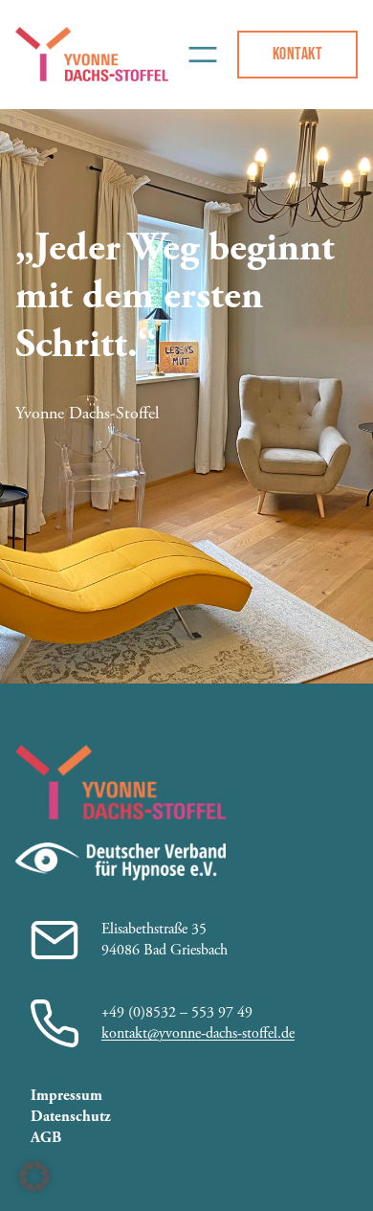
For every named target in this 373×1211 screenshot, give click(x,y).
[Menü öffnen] (202, 54)
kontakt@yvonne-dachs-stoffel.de (198, 1033)
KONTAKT (297, 53)
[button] (34, 1176)
